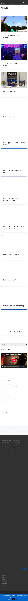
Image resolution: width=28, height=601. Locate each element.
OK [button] (13, 599)
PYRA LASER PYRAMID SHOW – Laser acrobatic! (11, 444)
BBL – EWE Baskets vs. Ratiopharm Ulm (9, 397)
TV (1, 420)
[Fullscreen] (25, 366)
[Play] (2, 366)
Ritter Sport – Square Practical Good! (9, 393)
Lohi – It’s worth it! (9, 280)
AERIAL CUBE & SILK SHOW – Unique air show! (11, 440)
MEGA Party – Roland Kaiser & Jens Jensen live (11, 399)
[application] (14, 360)
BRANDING (3, 412)
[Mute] (23, 366)
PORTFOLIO (4, 579)
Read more (17, 599)
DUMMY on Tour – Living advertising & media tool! (11, 447)
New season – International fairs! (8, 395)
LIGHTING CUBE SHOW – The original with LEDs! (11, 442)
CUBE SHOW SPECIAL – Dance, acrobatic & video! (11, 446)
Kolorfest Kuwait (9, 117)
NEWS (2, 416)
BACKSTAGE (4, 581)
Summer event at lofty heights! (7, 384)
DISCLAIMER (4, 583)
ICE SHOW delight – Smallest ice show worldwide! (11, 449)
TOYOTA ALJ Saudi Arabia (12, 331)
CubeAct (11, 593)
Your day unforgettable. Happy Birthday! (9, 386)
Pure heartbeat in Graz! (11, 91)
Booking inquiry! (4, 376)
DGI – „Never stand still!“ (11, 254)
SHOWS (3, 418)
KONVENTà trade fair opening (13, 306)
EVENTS (3, 414)
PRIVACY (4, 585)
